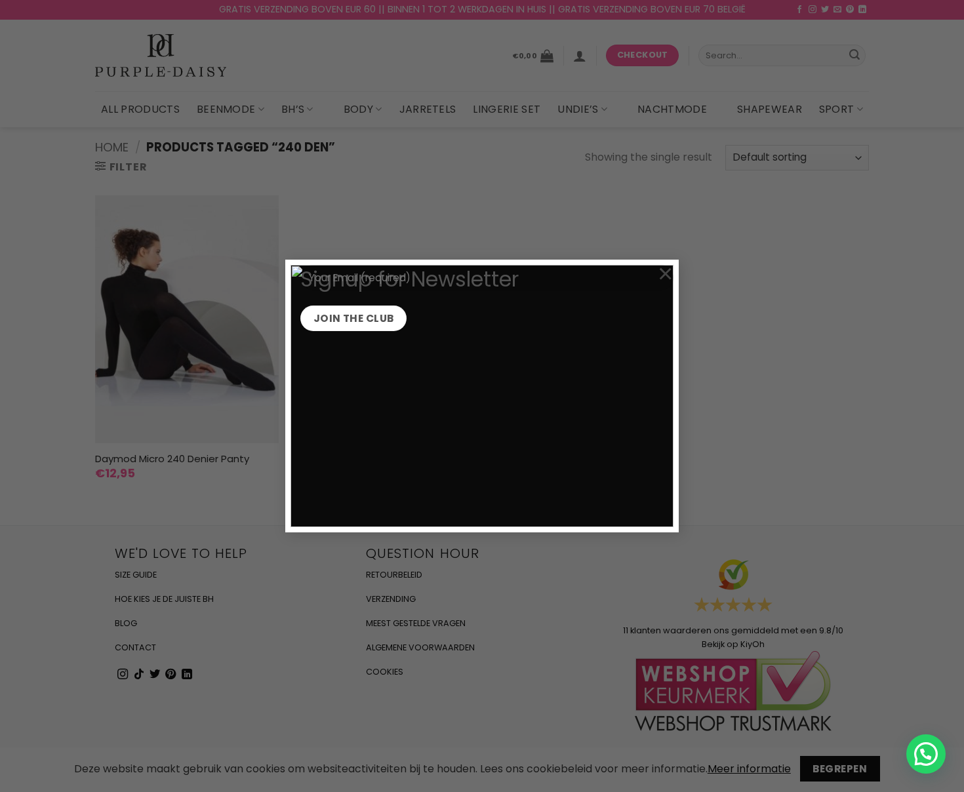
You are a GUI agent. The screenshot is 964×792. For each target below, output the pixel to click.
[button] (926, 754)
